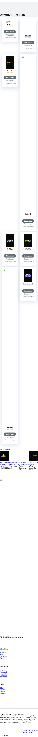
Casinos (2, 690)
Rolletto (10, 25)
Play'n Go (3, 674)
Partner (2, 691)
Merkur (2, 670)
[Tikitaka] (28, 33)
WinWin (28, 249)
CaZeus (10, 70)
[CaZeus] (10, 68)
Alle (1, 688)
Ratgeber (3, 693)
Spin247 (28, 214)
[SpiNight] (10, 246)
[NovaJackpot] (28, 281)
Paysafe (2, 658)
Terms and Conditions (30, 730)
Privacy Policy (28, 732)
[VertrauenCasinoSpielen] (9, 732)
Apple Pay (3, 656)
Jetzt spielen (10, 32)
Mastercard (3, 652)
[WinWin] (28, 246)
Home (6, 735)
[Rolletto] (9, 21)
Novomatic (3, 672)
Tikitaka (28, 36)
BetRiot (10, 427)
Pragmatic (3, 676)
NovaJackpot (28, 284)
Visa (1, 654)
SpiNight (10, 249)
